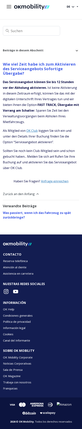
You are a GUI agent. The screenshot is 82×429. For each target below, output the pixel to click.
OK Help (8, 309)
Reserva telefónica (15, 261)
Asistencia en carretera (18, 273)
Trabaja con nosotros (17, 382)
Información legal (14, 328)
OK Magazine (12, 376)
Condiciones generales (18, 315)
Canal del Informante (16, 340)
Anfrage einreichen (54, 181)
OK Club (32, 131)
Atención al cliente (15, 267)
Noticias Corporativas (17, 363)
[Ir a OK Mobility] (17, 244)
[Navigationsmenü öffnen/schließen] (9, 7)
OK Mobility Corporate (18, 357)
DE (69, 6)
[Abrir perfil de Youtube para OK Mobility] (16, 291)
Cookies (8, 334)
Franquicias (10, 388)
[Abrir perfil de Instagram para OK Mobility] (6, 291)
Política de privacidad (17, 321)
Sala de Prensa (13, 370)
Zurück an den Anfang (19, 194)
